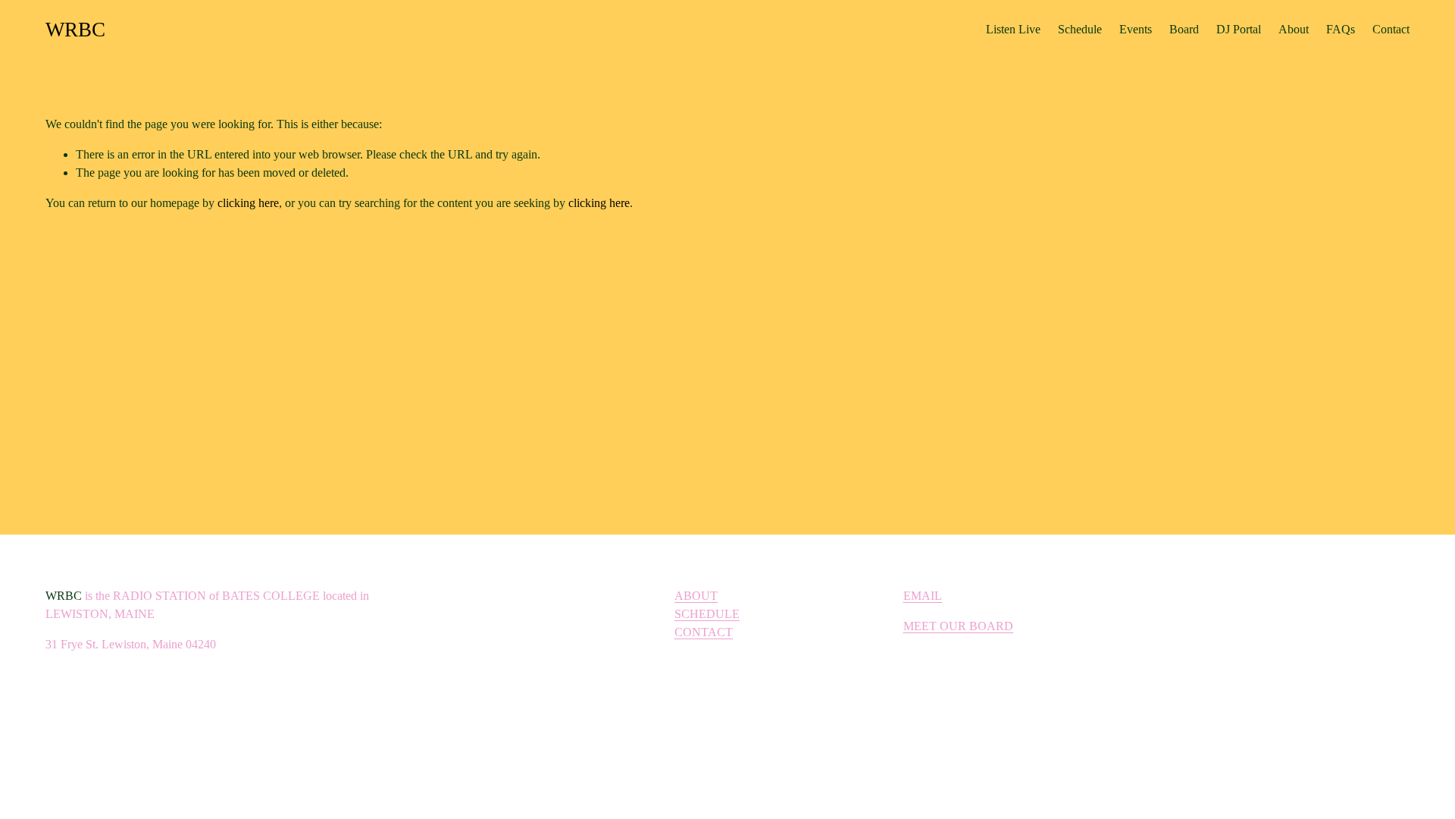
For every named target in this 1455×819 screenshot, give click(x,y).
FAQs (1340, 29)
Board (1184, 29)
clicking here (248, 202)
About (1293, 29)
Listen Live (1013, 29)
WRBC (75, 29)
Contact (1391, 29)
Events (1135, 29)
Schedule (1080, 29)
